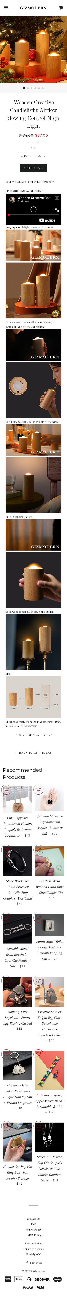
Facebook (35, 1262)
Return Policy (33, 1229)
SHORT (26, 155)
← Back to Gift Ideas (33, 752)
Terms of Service (33, 1249)
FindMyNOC (33, 1254)
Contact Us (33, 1219)
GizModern (38, 1271)
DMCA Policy (33, 1235)
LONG (42, 155)
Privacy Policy (33, 1243)
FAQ (33, 1224)
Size (33, 148)
